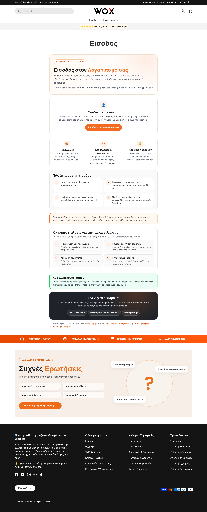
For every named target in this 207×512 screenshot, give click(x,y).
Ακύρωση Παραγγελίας (140, 463)
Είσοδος (89, 441)
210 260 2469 (21, 2)
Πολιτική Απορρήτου (62, 326)
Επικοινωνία (149, 2)
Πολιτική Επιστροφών (181, 469)
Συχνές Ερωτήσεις (167, 2)
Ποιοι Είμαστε (136, 446)
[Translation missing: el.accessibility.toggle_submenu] (98, 20)
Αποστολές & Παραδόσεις (142, 452)
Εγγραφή (89, 446)
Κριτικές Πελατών (94, 457)
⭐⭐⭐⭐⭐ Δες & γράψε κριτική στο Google (103, 26)
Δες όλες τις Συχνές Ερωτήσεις (40, 406)
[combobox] (44, 11)
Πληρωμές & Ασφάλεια (140, 457)
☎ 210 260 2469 (77, 313)
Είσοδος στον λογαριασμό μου (103, 127)
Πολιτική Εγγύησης (180, 463)
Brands (92, 20)
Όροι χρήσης (176, 441)
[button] (190, 11)
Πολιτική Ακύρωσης (142, 323)
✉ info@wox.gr (131, 313)
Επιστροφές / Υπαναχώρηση (118, 323)
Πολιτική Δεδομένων (180, 452)
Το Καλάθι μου (92, 452)
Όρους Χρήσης (90, 323)
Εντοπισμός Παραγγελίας (98, 463)
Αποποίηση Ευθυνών (181, 457)
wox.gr (23, 502)
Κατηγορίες (109, 20)
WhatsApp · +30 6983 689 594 (104, 313)
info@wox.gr (54, 2)
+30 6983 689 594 (38, 2)
